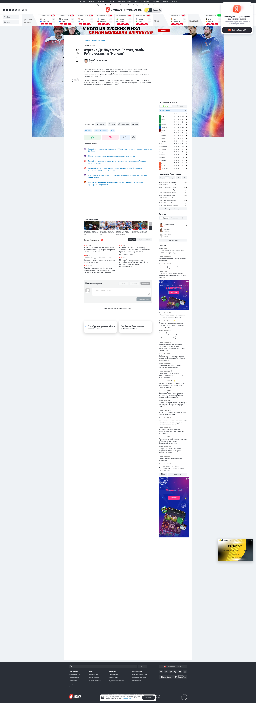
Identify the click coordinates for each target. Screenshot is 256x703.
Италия (107, 5)
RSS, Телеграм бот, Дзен (139, 674)
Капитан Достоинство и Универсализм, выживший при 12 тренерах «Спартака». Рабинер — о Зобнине (100, 249)
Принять (149, 698)
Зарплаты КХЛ (113, 677)
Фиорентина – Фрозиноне (173, 184)
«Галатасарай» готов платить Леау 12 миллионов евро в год (173, 252)
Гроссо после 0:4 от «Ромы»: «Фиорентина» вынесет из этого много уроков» (171, 375)
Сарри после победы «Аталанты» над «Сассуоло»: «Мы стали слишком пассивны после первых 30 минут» (172, 422)
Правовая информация (139, 677)
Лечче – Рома (170, 203)
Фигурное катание (124, 2)
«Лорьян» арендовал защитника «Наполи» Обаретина (171, 267)
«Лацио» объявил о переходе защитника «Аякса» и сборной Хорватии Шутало (170, 451)
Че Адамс (167, 229)
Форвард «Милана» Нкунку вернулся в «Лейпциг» (172, 259)
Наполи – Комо (170, 195)
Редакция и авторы (74, 674)
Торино (164, 149)
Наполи (164, 124)
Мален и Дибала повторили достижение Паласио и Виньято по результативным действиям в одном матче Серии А (170, 336)
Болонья (164, 154)
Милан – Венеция (171, 182)
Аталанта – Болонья (172, 205)
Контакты (72, 687)
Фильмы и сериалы (142, 2)
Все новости (177, 474)
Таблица (26, 20)
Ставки (165, 2)
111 (86, 245)
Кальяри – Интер (171, 197)
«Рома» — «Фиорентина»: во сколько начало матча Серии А (172, 413)
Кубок (138, 5)
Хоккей (91, 2)
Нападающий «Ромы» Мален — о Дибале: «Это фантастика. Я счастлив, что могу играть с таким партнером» (172, 347)
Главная (87, 40)
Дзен (113, 124)
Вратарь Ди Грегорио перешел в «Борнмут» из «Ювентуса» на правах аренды (172, 275)
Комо (163, 144)
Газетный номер (93, 674)
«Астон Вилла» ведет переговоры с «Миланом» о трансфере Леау (172, 316)
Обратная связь (137, 680)
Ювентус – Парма (171, 192)
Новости (115, 5)
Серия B (131, 5)
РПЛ (89, 245)
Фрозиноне (165, 152)
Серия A (123, 5)
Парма (163, 157)
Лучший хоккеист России (116, 680)
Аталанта (164, 127)
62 (86, 255)
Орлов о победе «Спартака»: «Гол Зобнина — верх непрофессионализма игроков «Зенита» (99, 260)
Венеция (164, 160)
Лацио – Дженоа (171, 200)
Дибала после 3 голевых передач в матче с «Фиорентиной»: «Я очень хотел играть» (172, 358)
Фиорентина (165, 168)
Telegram (102, 124)
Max (136, 124)
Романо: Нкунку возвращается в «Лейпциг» (170, 459)
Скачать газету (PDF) (95, 677)
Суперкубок (147, 5)
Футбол (82, 2)
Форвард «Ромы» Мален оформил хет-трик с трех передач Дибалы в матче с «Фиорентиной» (171, 395)
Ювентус (164, 135)
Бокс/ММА (102, 2)
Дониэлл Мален (169, 224)
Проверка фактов (74, 677)
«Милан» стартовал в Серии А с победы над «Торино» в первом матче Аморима (172, 468)
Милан (163, 130)
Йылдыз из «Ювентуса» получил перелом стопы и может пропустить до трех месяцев (172, 325)
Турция (89, 266)
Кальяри (164, 133)
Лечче (163, 122)
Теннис (112, 2)
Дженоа (164, 163)
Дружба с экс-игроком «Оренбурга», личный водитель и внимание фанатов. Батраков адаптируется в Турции (99, 270)
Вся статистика (173, 240)
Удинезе (164, 141)
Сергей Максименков (98, 60)
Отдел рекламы (73, 680)
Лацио (163, 138)
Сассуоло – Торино (171, 190)
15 (121, 257)
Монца (163, 165)
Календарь (158, 23)
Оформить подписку (94, 680)
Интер (163, 119)
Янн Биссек (167, 234)
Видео (155, 5)
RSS (164, 474)
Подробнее (127, 699)
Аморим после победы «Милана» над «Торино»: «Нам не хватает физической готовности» (173, 441)
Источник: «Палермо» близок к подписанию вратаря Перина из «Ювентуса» (171, 431)
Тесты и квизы (113, 674)
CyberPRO (156, 2)
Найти (142, 667)
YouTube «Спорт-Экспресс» (174, 666)
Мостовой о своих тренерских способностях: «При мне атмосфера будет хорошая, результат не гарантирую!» (133, 263)
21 (86, 266)
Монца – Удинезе (171, 187)
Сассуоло (164, 146)
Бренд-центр (73, 684)
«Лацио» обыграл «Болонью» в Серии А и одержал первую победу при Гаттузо (173, 405)
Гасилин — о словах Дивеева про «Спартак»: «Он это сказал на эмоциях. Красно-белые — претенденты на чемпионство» (134, 250)
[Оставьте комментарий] (121, 290)
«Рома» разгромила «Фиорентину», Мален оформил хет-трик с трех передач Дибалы (172, 386)
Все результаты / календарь (173, 209)
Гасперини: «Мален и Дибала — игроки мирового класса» (171, 367)
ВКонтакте (125, 124)
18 (121, 245)
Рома (163, 116)
